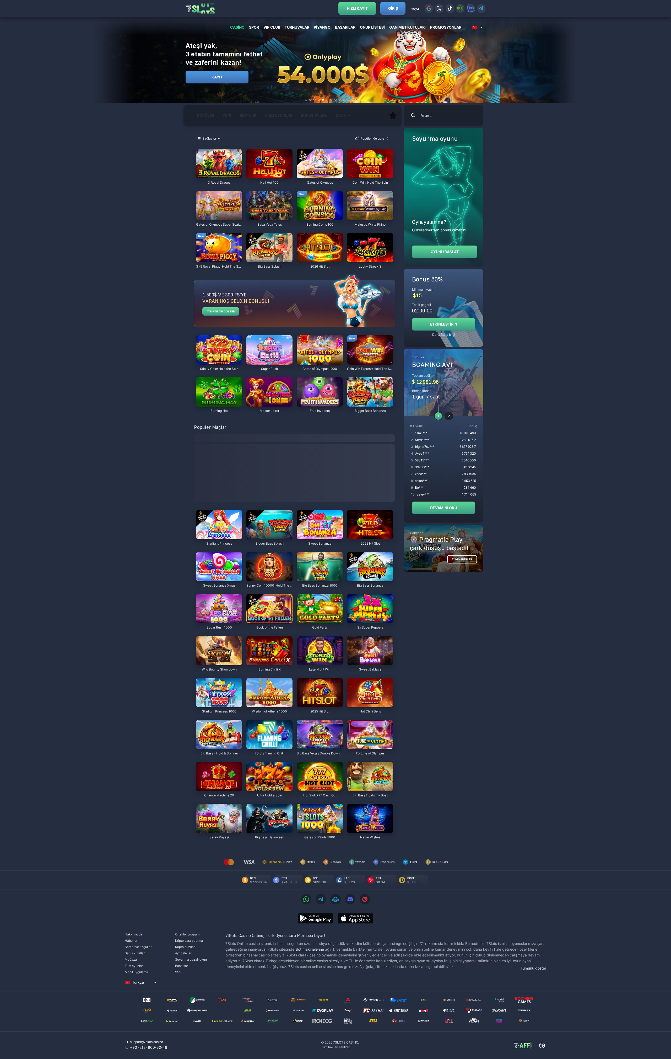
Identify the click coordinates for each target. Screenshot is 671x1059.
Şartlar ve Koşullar (138, 947)
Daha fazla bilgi (443, 335)
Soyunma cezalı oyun (191, 959)
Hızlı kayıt (357, 8)
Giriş (393, 8)
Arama (426, 115)
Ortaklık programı (187, 934)
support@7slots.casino (146, 1042)
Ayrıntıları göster (221, 311)
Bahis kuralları (135, 953)
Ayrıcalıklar (183, 953)
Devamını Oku (443, 507)
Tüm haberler (462, 559)
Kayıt (217, 77)
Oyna (219, 175)
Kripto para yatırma (189, 941)
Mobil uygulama (136, 972)
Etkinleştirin (443, 324)
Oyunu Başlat (445, 251)
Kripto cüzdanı (185, 947)
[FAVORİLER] (392, 115)
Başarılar (181, 966)
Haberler (131, 941)
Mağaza (131, 959)
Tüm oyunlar (134, 966)
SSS (178, 972)
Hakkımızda (133, 934)
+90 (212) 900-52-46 (148, 1047)
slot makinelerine (309, 949)
